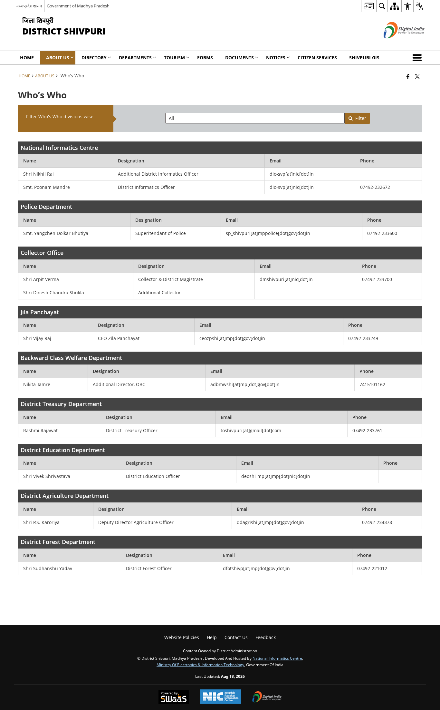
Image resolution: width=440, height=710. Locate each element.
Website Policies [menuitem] (181, 637)
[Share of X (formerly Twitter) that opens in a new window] (417, 76)
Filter (360, 118)
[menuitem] (368, 6)
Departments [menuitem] (135, 57)
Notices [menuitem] (275, 57)
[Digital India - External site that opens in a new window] (396, 44)
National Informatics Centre (277, 658)
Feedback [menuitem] (265, 637)
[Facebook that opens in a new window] (408, 76)
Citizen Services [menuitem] (317, 57)
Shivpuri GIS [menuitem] (364, 57)
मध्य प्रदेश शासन (29, 6)
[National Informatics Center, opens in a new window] (220, 697)
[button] (418, 57)
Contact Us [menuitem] (236, 637)
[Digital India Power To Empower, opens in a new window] (267, 697)
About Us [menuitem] (57, 57)
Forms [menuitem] (205, 57)
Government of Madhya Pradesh (78, 6)
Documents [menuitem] (239, 57)
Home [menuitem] (27, 57)
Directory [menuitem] (94, 57)
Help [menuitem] (212, 637)
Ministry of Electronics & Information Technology (200, 664)
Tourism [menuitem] (174, 57)
